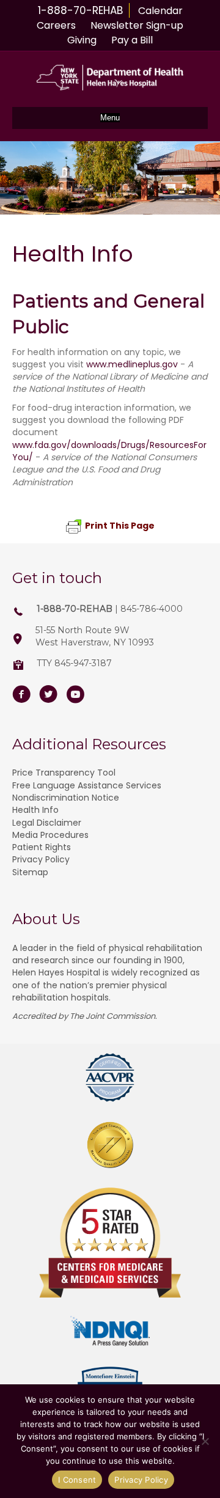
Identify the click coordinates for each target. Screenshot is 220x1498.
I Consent (77, 1480)
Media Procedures (50, 835)
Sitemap (30, 872)
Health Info (35, 810)
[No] (205, 1441)
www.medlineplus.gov (132, 364)
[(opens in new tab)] (110, 1077)
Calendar (160, 11)
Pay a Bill (132, 40)
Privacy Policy (41, 859)
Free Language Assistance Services (86, 785)
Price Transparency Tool (64, 772)
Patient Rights (41, 847)
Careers (56, 25)
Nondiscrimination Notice (65, 797)
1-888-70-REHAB (80, 10)
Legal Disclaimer (46, 823)
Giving (82, 40)
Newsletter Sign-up (136, 25)
